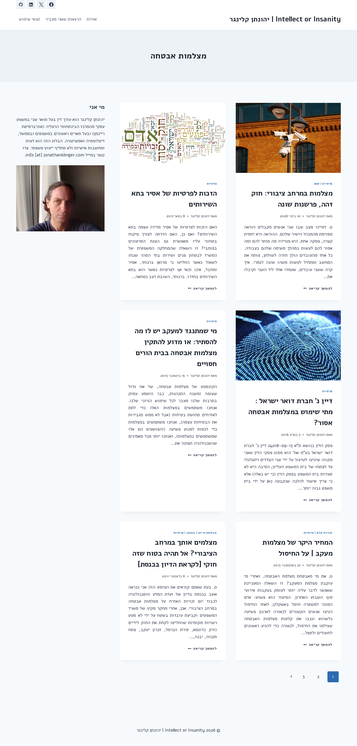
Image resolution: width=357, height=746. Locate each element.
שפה (317, 183)
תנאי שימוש (29, 19)
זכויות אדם (324, 533)
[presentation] (288, 138)
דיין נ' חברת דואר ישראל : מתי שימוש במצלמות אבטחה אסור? (290, 412)
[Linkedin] (30, 4)
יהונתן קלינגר (315, 216)
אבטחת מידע (207, 533)
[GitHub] (20, 4)
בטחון (190, 533)
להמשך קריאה (317, 288)
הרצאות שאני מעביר (63, 19)
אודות (92, 19)
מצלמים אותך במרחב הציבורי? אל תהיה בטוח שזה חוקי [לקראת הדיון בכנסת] (174, 553)
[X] (41, 4)
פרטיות (327, 183)
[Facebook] (51, 4)
